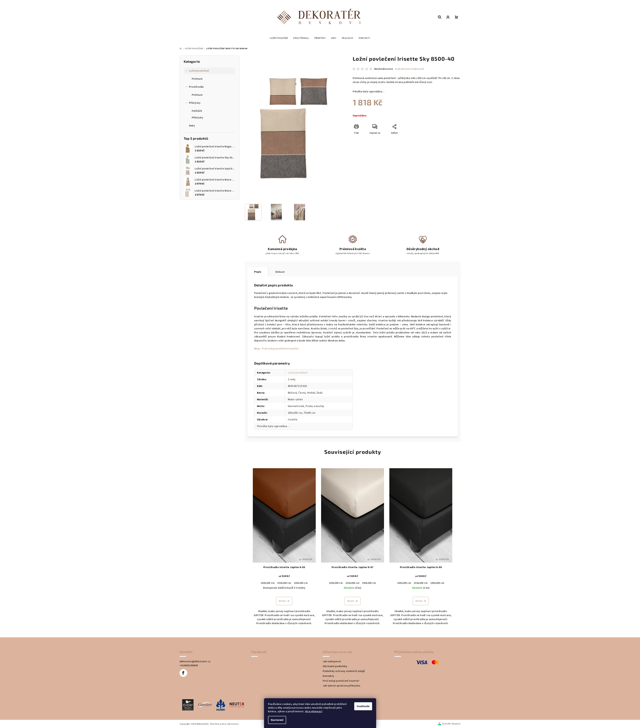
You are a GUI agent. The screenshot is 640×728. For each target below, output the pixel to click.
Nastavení (277, 720)
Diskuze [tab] (280, 272)
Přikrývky (195, 103)
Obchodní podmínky (335, 666)
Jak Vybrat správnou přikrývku (341, 686)
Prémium (197, 79)
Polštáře (197, 111)
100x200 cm (268, 583)
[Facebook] (183, 673)
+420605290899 (189, 665)
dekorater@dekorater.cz (195, 661)
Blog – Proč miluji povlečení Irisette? (276, 348)
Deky (192, 125)
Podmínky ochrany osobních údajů (344, 671)
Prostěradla (196, 87)
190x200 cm (301, 583)
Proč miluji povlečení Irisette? (341, 681)
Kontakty (328, 676)
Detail (282, 601)
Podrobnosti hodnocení (409, 69)
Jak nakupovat (332, 661)
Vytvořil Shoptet (451, 723)
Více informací (313, 711)
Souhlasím (363, 706)
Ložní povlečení (199, 71)
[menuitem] (278, 38)
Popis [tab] (257, 272)
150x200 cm (284, 583)
